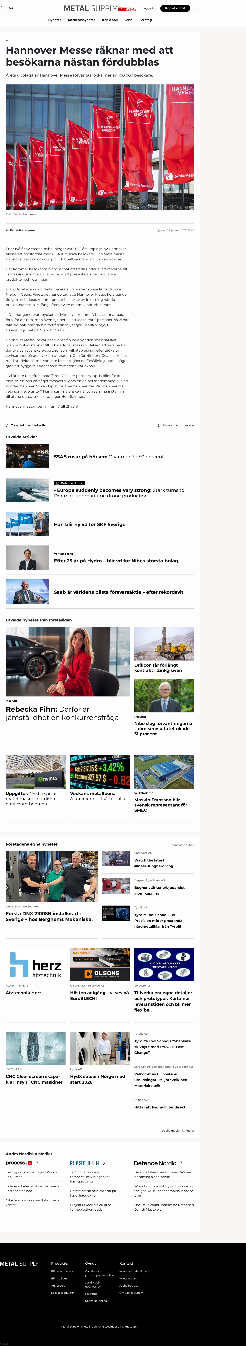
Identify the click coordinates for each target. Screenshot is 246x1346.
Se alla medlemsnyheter (178, 1130)
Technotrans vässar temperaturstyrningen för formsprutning (90, 1176)
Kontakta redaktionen (134, 1271)
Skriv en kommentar (178, 425)
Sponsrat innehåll (96, 1301)
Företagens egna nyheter (32, 844)
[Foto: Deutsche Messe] (100, 147)
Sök (11, 8)
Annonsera (58, 1285)
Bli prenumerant (62, 1271)
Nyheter (54, 20)
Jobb (128, 20)
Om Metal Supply (131, 1292)
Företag (145, 20)
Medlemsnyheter (81, 20)
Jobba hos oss (128, 1285)
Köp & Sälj (110, 20)
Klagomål (91, 1293)
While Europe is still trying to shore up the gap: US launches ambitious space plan (163, 1190)
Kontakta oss (128, 1278)
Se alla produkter (62, 1292)
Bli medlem (59, 1278)
